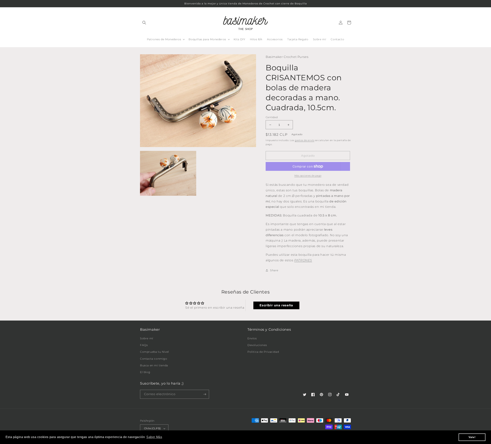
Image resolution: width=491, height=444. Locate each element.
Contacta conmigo (153, 358)
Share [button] (274, 270)
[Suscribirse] (204, 394)
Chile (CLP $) (152, 428)
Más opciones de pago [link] (307, 175)
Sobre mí (146, 338)
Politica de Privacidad (263, 352)
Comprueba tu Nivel (154, 352)
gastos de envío (304, 140)
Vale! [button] (472, 437)
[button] (144, 22)
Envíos (252, 338)
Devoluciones (257, 345)
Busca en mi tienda (154, 365)
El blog (145, 372)
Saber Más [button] (154, 437)
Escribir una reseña (276, 305)
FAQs (144, 345)
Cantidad (272, 117)
